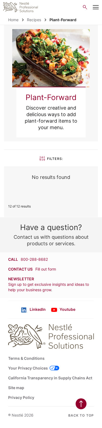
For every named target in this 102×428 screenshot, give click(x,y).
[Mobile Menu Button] (96, 7)
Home (13, 19)
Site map (16, 387)
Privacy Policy (21, 397)
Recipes (34, 19)
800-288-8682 (34, 259)
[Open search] (85, 7)
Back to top (81, 415)
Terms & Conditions (26, 358)
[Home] (20, 7)
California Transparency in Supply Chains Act (50, 378)
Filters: (55, 159)
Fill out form (45, 269)
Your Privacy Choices (28, 368)
